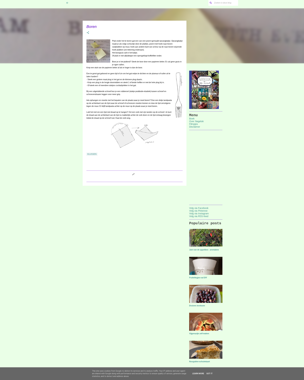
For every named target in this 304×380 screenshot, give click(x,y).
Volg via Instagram (199, 213)
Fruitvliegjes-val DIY (198, 278)
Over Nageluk (196, 121)
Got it (209, 373)
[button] (87, 33)
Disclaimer (194, 126)
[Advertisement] (134, 206)
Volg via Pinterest (198, 210)
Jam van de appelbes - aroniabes (204, 250)
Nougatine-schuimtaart (199, 362)
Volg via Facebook (198, 208)
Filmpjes (193, 124)
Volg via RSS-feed (198, 216)
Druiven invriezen (197, 306)
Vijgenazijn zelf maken (199, 334)
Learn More (198, 373)
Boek (192, 118)
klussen (92, 154)
